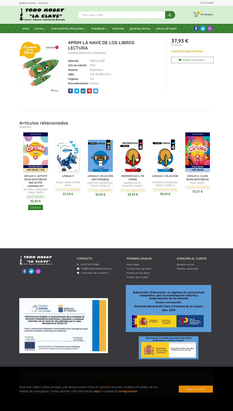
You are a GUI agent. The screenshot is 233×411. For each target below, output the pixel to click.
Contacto (43, 3)
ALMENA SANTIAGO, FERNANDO (87, 53)
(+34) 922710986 (90, 264)
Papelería (98, 28)
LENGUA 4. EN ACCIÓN (165, 176)
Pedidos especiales (188, 268)
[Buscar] (170, 15)
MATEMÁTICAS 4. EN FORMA (132, 177)
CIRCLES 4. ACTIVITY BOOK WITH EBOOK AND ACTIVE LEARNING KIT (35, 181)
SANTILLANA (97, 60)
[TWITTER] (203, 28)
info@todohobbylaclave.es (96, 268)
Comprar (35, 207)
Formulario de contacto (94, 272)
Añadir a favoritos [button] (193, 60)
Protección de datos (138, 272)
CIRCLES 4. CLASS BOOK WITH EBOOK (197, 177)
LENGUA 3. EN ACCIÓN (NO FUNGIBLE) (100, 177)
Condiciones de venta (139, 268)
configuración (127, 391)
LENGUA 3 (68, 176)
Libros (39, 28)
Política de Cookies (137, 277)
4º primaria (96, 69)
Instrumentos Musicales (67, 28)
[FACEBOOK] (196, 28)
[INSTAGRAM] (210, 28)
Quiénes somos (27, 3)
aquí (97, 391)
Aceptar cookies (196, 389)
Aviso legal (133, 264)
